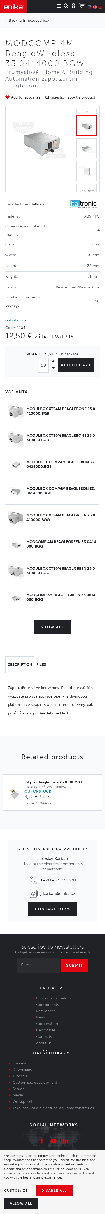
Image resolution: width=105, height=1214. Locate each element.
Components (47, 1004)
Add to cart (76, 365)
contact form (52, 909)
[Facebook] (42, 1142)
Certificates (45, 1030)
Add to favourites (25, 97)
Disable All (54, 1191)
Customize (16, 1191)
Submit (74, 965)
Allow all (21, 1203)
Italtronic (38, 204)
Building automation (53, 998)
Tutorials (20, 1076)
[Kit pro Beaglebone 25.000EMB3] (16, 793)
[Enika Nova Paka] (13, 6)
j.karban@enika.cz (58, 893)
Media (18, 1095)
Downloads (22, 1069)
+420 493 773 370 (58, 880)
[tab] (19, 664)
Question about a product (73, 97)
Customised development (35, 1082)
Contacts (44, 1036)
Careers (19, 1063)
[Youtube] (54, 1142)
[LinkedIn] (65, 1142)
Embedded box (36, 20)
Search (18, 1089)
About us (43, 1043)
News (41, 1017)
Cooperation (47, 1023)
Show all (52, 627)
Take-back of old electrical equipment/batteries (53, 1108)
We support (23, 1101)
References (45, 1011)
